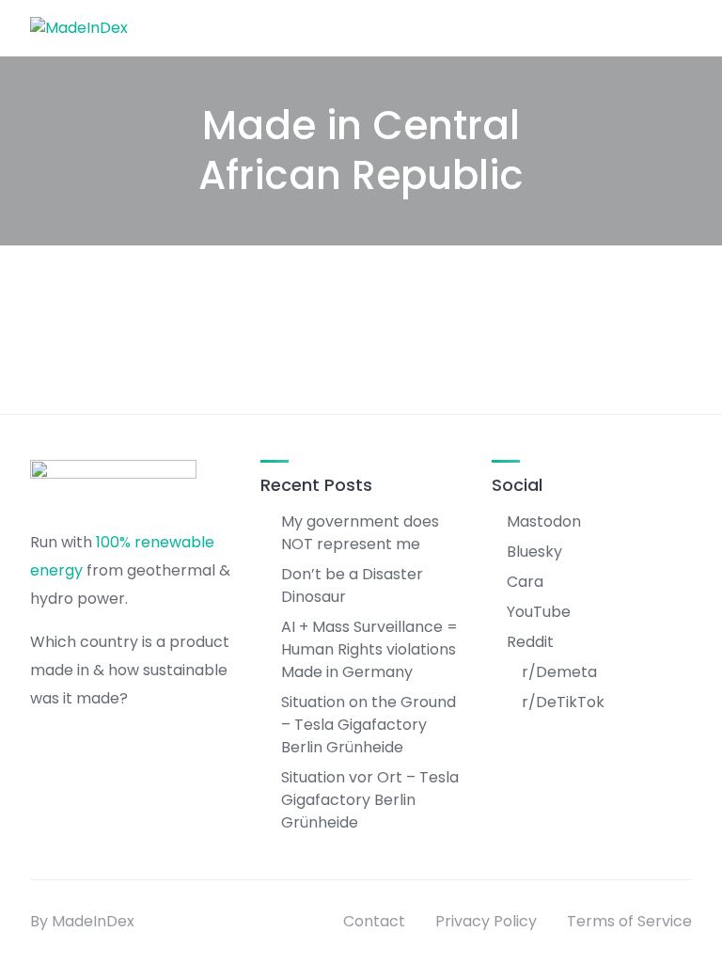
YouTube (539, 612)
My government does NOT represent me (360, 533)
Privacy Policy (486, 921)
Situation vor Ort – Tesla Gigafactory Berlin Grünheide (370, 799)
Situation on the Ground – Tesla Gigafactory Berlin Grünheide (368, 724)
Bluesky (534, 551)
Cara (525, 581)
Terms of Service (629, 921)
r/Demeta (559, 672)
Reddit (530, 642)
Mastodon (544, 521)
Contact (374, 921)
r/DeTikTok (563, 702)
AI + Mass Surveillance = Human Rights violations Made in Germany (369, 649)
